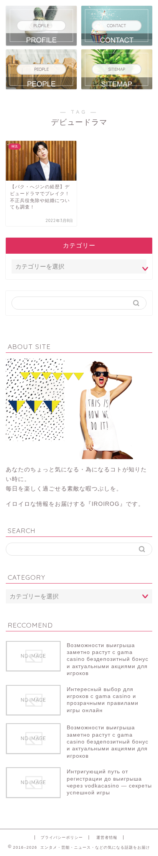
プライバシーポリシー (62, 837)
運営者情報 (106, 837)
